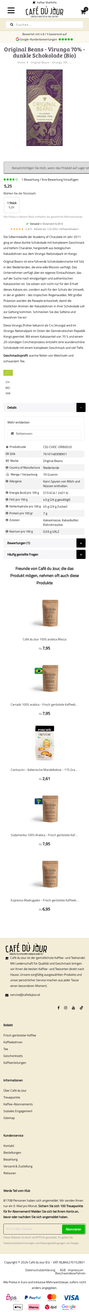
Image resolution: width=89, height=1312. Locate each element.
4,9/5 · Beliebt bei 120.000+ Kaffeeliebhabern (44, 229)
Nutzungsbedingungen (52, 1243)
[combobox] (44, 24)
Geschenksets (13, 1055)
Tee (5, 1048)
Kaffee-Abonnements (18, 1104)
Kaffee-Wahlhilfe (46, 2)
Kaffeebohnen (13, 1042)
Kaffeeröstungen (14, 1062)
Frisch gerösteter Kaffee (19, 1035)
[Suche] (11, 24)
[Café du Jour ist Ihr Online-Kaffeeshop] (44, 11)
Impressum (75, 1270)
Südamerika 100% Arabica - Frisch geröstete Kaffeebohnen (44, 834)
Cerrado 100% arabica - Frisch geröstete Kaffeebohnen (44, 704)
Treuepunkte (11, 1097)
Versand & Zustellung (17, 1166)
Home (21, 62)
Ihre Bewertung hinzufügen (60, 179)
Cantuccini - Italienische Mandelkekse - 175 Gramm (44, 769)
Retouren (9, 1173)
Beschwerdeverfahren (70, 1273)
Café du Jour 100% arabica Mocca (44, 639)
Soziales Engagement (17, 1111)
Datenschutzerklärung (40, 1270)
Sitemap (9, 1117)
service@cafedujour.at (25, 994)
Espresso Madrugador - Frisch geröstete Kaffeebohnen (44, 900)
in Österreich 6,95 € (46, 224)
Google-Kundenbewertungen (39, 39)
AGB (63, 1270)
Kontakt (8, 1145)
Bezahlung (10, 1159)
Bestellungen (12, 1152)
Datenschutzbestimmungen (19, 1243)
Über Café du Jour (14, 1090)
